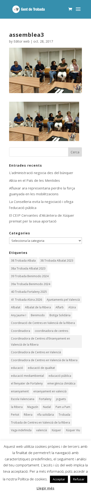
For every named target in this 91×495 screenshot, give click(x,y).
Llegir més (45, 488)
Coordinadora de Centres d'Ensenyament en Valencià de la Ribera (40, 342)
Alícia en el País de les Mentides (34, 180)
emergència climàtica (61, 383)
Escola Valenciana (22, 399)
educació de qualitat (41, 368)
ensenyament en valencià (49, 391)
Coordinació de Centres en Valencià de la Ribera (43, 323)
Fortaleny (45, 399)
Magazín (32, 407)
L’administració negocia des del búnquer (41, 172)
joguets (61, 399)
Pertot (15, 415)
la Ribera (17, 407)
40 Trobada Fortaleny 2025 (29, 292)
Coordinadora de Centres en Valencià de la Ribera (44, 360)
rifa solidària (45, 415)
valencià (41, 430)
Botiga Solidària (59, 315)
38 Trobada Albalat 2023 (56, 261)
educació (17, 368)
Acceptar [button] (59, 479)
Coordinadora (20, 331)
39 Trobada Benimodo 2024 (30, 276)
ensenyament (20, 391)
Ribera (28, 415)
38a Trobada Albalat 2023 (28, 268)
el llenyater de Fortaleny (27, 383)
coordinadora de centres (51, 331)
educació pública (60, 376)
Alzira (72, 307)
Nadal (47, 407)
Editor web (22, 41)
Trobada (64, 415)
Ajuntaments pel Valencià (63, 300)
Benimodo (38, 315)
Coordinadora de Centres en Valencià (36, 352)
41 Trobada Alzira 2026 (26, 300)
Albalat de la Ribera (38, 307)
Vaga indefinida (21, 430)
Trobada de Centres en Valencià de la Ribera (40, 422)
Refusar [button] (78, 479)
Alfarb (60, 307)
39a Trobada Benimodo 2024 (30, 284)
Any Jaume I (18, 315)
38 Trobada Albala (23, 261)
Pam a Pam (63, 407)
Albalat (15, 307)
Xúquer (56, 430)
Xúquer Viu (73, 430)
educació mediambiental (27, 376)
